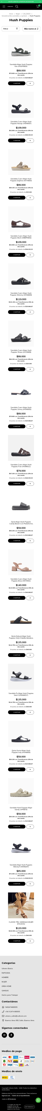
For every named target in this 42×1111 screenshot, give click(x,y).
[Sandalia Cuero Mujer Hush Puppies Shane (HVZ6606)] (30, 369)
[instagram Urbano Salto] (4, 1035)
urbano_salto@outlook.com (16, 1016)
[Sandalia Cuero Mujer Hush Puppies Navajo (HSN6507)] (30, 141)
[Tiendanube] (9, 1099)
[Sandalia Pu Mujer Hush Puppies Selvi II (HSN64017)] (30, 712)
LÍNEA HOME (6, 986)
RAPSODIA (6, 973)
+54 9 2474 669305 (12, 1012)
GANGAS (5, 991)
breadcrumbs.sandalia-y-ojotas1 (14, 16)
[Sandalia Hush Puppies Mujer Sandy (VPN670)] (30, 827)
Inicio (11, 14)
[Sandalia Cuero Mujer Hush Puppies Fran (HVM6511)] (30, 484)
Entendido (29, 1107)
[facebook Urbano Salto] (11, 1035)
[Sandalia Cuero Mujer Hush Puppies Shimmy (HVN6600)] (30, 312)
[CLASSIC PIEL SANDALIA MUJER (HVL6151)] (30, 941)
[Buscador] (16, 6)
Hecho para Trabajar (10, 995)
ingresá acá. (6, 1095)
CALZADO (26, 14)
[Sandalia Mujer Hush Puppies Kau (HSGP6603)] (30, 83)
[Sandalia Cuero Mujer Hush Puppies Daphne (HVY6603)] (30, 198)
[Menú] (4, 6)
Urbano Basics (7, 968)
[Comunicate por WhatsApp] (38, 1100)
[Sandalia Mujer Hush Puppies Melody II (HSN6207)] (30, 884)
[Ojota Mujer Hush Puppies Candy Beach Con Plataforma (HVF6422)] (30, 541)
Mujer (18, 14)
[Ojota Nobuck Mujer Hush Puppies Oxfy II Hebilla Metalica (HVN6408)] (30, 655)
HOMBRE (5, 977)
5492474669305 (11, 1007)
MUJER (4, 982)
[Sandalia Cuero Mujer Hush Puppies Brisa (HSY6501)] (30, 598)
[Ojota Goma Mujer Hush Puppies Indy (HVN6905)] (30, 769)
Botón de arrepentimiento (21, 1095)
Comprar (16, 83)
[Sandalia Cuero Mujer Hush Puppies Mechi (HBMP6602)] (30, 255)
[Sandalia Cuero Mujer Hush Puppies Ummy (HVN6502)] (30, 426)
